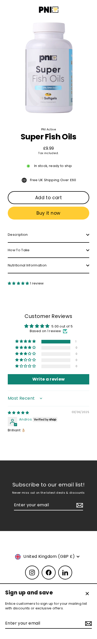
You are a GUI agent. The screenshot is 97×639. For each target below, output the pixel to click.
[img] (18, 412)
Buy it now (48, 213)
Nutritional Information (27, 265)
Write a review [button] (48, 379)
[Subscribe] (88, 623)
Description (18, 234)
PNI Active (48, 129)
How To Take (19, 250)
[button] (19, 283)
